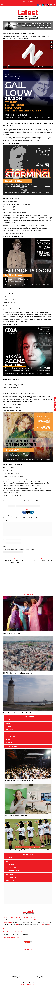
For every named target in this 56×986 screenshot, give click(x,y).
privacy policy (37, 982)
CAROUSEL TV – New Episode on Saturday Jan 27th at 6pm (15, 561)
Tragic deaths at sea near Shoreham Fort (18, 713)
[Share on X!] (28, 513)
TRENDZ (8, 726)
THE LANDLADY (11, 877)
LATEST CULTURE (28, 717)
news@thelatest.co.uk (12, 937)
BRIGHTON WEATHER (28, 977)
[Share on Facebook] (24, 513)
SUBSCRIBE (55, 404)
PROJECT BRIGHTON (12, 871)
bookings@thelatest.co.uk (20, 931)
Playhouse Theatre (27, 506)
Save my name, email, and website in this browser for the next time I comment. (20, 549)
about (17, 982)
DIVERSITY (9, 739)
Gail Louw (12, 506)
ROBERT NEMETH (11, 880)
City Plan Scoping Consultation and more (18, 673)
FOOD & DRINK (10, 736)
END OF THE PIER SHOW (12, 633)
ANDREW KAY (10, 861)
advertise (21, 982)
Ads (43, 924)
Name (4, 539)
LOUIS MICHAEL (11, 867)
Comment (5, 520)
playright (36, 506)
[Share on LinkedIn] (32, 513)
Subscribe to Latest (28, 1)
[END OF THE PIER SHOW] (28, 613)
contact (31, 982)
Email (4, 542)
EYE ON (8, 733)
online (43, 919)
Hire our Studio (7, 929)
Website (4, 546)
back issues (26, 982)
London (18, 506)
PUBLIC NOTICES (11, 746)
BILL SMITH (9, 858)
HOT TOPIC (9, 729)
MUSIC (8, 723)
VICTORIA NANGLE (12, 864)
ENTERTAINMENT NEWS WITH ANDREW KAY (40, 561)
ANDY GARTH (10, 874)
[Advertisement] (28, 579)
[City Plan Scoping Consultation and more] (28, 653)
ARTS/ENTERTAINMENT (13, 720)
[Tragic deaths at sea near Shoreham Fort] (28, 693)
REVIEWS (9, 743)
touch (17, 924)
